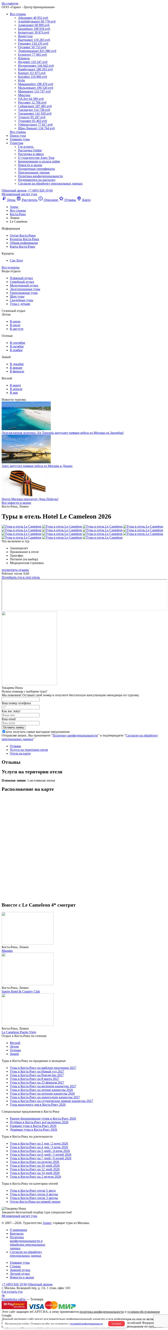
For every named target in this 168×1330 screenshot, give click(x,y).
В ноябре (16, 350)
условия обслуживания (143, 1311)
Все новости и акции (16, 502)
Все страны (18, 14)
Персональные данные (34, 172)
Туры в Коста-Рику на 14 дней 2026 (35, 1173)
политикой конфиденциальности (86, 1323)
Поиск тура (18, 135)
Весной (15, 1043)
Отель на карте (20, 753)
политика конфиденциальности (101, 1311)
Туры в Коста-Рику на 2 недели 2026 (35, 1176)
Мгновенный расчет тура (19, 1216)
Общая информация (24, 243)
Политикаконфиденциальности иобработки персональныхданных (27, 1242)
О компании (18, 1230)
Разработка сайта (13, 1299)
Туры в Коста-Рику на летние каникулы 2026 (41, 1090)
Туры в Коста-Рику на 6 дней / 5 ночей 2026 (40, 1154)
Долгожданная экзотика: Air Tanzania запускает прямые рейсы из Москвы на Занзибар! (63, 432)
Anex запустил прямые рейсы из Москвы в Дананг (37, 466)
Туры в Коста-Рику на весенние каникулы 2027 (43, 1086)
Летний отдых (20, 1273)
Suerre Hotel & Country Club (21, 991)
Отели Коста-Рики (23, 235)
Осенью (15, 1050)
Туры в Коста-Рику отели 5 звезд (33, 1190)
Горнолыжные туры (24, 292)
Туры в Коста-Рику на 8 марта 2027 (34, 1079)
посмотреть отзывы (15, 570)
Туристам (16, 143)
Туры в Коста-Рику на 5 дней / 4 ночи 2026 (40, 1151)
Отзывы (15, 746)
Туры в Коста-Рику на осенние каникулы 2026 (42, 1093)
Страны (15, 1266)
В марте (15, 385)
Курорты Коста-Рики (24, 239)
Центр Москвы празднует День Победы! (30, 499)
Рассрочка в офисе (31, 154)
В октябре (17, 346)
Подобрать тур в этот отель (21, 577)
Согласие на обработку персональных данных (50, 183)
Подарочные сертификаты (36, 168)
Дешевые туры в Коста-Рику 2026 (33, 1129)
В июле (15, 325)
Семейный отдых (22, 281)
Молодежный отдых (24, 285)
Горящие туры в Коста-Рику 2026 (33, 1126)
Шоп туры (17, 296)
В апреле (16, 389)
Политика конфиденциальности (40, 176)
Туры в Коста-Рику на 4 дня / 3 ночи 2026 (39, 1147)
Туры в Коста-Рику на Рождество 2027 (37, 1075)
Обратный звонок (40, 1284)
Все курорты (10, 267)
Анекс (47, 1223)
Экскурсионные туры (25, 289)
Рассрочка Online (30, 150)
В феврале (17, 371)
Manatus (7, 950)
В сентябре (17, 342)
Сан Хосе (16, 260)
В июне (15, 321)
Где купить (25, 146)
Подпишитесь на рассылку (37, 180)
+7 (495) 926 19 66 (40, 190)
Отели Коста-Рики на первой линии (35, 1201)
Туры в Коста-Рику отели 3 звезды (34, 1198)
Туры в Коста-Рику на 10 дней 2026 (35, 1165)
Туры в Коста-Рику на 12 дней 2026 (35, 1169)
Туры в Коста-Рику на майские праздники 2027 (43, 1067)
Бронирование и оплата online (39, 161)
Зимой (14, 1054)
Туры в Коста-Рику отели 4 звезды (34, 1194)
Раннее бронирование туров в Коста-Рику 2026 (43, 1118)
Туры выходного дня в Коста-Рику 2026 (38, 1104)
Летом (14, 1046)
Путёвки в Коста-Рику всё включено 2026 (39, 1122)
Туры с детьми (20, 304)
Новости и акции (30, 165)
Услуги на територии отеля (29, 749)
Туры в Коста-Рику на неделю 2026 (34, 1162)
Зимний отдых (20, 1270)
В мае (14, 392)
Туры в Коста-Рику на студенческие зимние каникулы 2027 (51, 1101)
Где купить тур (12, 1291)
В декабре (17, 364)
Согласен (116, 1323)
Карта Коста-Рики (22, 246)
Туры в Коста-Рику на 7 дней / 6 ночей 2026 (40, 1158)
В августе (16, 329)
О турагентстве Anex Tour (36, 157)
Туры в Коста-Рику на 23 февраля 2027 (37, 1082)
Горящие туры (20, 139)
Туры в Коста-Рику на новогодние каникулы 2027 (45, 1097)
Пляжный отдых (21, 278)
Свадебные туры (21, 300)
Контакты (17, 1233)
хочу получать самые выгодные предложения (37, 731)
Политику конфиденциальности (75, 735)
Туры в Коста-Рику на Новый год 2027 (37, 1071)
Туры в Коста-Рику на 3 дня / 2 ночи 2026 (39, 1143)
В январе (16, 367)
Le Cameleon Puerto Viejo (19, 1032)
